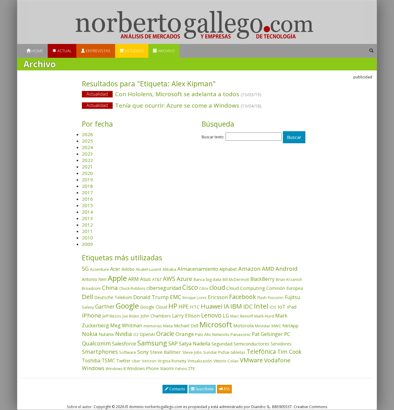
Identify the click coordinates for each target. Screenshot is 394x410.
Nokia (89, 333)
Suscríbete (204, 389)
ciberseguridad (164, 288)
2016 (87, 199)
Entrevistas (98, 50)
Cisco (190, 287)
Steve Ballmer (165, 352)
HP (172, 306)
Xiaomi (167, 368)
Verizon (149, 361)
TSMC (108, 360)
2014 (87, 212)
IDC (248, 306)
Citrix (203, 288)
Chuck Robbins (132, 288)
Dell (87, 296)
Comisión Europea (284, 288)
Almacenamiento (197, 268)
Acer (115, 269)
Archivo (166, 50)
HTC (194, 307)
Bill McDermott (236, 279)
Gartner (105, 306)
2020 (87, 173)
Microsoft (215, 324)
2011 (87, 231)
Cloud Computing (245, 288)
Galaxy (88, 307)
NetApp (290, 325)
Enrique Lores (195, 297)
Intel (261, 306)
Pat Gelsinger (267, 334)
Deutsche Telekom (113, 297)
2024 (87, 147)
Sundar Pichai (216, 352)
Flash (262, 297)
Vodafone (277, 360)
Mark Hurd (264, 316)
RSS (226, 389)
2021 (87, 167)
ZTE (191, 368)
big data (213, 279)
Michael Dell (186, 326)
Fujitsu (292, 297)
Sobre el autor (79, 406)
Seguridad (221, 344)
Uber (136, 361)
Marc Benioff (241, 316)
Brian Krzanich (289, 279)
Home (36, 50)
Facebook (242, 297)
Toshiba (91, 360)
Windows (93, 368)
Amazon (249, 268)
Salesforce (124, 343)
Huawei (211, 306)
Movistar (262, 326)
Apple (117, 278)
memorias (152, 326)
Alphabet (228, 269)
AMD (268, 268)
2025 (87, 141)
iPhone (91, 315)
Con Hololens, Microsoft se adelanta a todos (173, 94)
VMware (251, 360)
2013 (87, 218)
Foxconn (275, 297)
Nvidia (123, 333)
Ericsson (218, 297)
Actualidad (97, 94)
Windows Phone (143, 368)
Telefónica (261, 351)
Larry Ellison (186, 315)
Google (127, 306)
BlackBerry (262, 279)
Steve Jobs (192, 352)
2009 (87, 244)
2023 (87, 154)
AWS (169, 279)
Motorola (243, 325)
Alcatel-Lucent (148, 269)
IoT (282, 306)
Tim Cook (289, 351)
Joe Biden (131, 316)
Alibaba (169, 269)
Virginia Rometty (172, 361)
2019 (87, 179)
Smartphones (100, 351)
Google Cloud (153, 307)
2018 (87, 186)
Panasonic (241, 334)
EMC (175, 297)
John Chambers (155, 316)
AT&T (157, 279)
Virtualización (199, 361)
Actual (64, 50)
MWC (276, 326)
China (110, 288)
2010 (87, 238)
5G (85, 268)
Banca (199, 279)
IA (226, 306)
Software (127, 352)
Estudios (134, 50)
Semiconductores (251, 344)
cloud (217, 287)
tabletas (238, 352)
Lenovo (211, 315)
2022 (87, 160)
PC (287, 333)
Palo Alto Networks (212, 334)
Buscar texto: (213, 137)
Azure (184, 279)
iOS (273, 307)
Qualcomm (96, 343)
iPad (291, 307)
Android (286, 269)
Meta (168, 326)
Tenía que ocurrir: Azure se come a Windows (173, 105)
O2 (136, 334)
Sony (143, 351)
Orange (184, 333)
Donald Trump (151, 297)
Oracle (165, 333)
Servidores (281, 344)
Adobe (128, 269)
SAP (173, 343)
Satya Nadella (194, 343)
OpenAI (147, 334)
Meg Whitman (126, 325)
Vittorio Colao (226, 361)
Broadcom (91, 288)
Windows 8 (116, 368)
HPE (184, 306)
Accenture (99, 269)
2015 (87, 205)
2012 (87, 225)
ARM (133, 278)
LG (226, 315)
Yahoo (181, 368)
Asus (145, 279)
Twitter (123, 361)
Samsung (152, 343)
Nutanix (106, 334)
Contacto (176, 389)
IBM (236, 306)
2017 (87, 192)
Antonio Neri (94, 279)
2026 (87, 134)
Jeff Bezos (112, 316)
